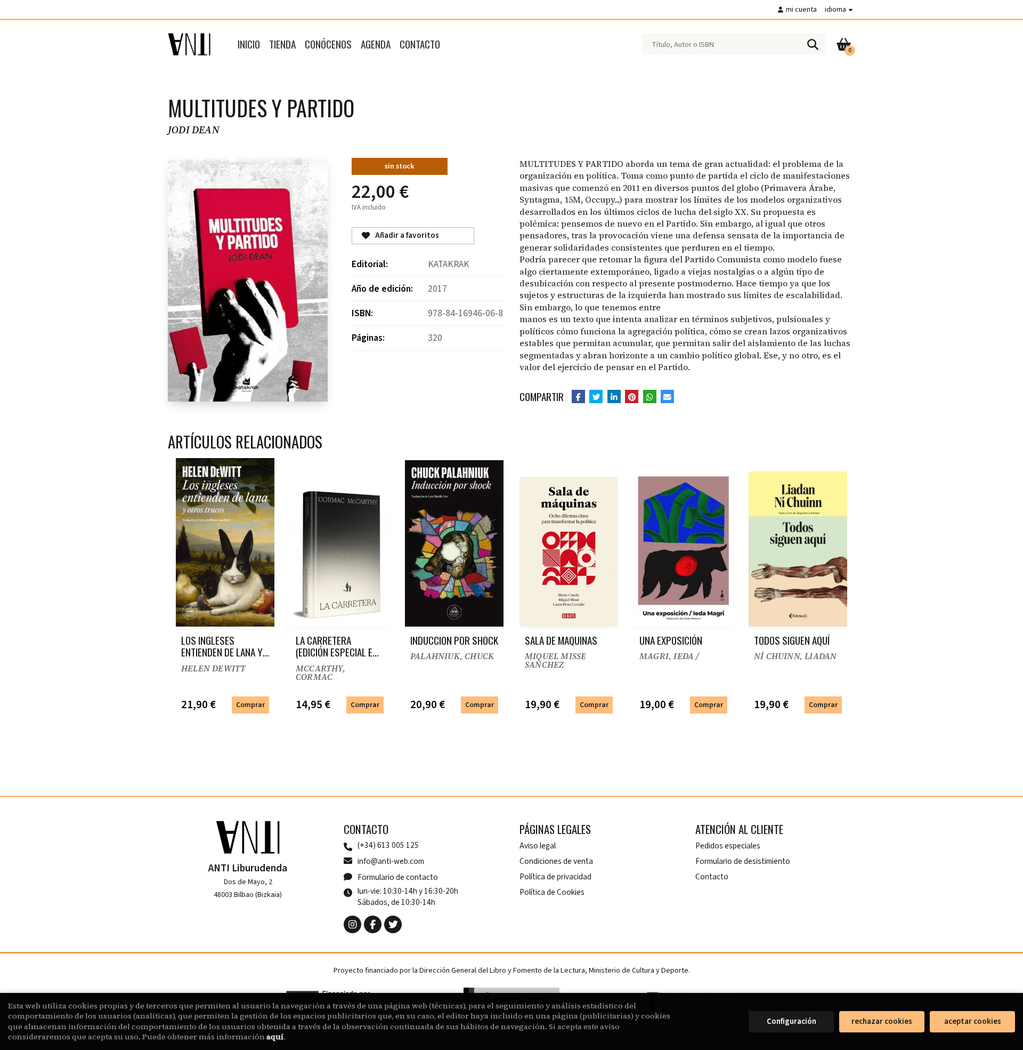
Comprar (250, 705)
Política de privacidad (555, 877)
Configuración (791, 1021)
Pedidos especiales (727, 846)
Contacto (711, 877)
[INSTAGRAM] (352, 924)
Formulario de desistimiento (742, 861)
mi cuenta (801, 9)
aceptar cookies (972, 1021)
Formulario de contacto (398, 877)
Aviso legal (537, 846)
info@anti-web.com (391, 861)
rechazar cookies (881, 1021)
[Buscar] (812, 44)
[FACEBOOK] (372, 924)
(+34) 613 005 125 (388, 845)
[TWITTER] (393, 924)
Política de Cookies (551, 892)
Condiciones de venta (556, 861)
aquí (274, 1036)
